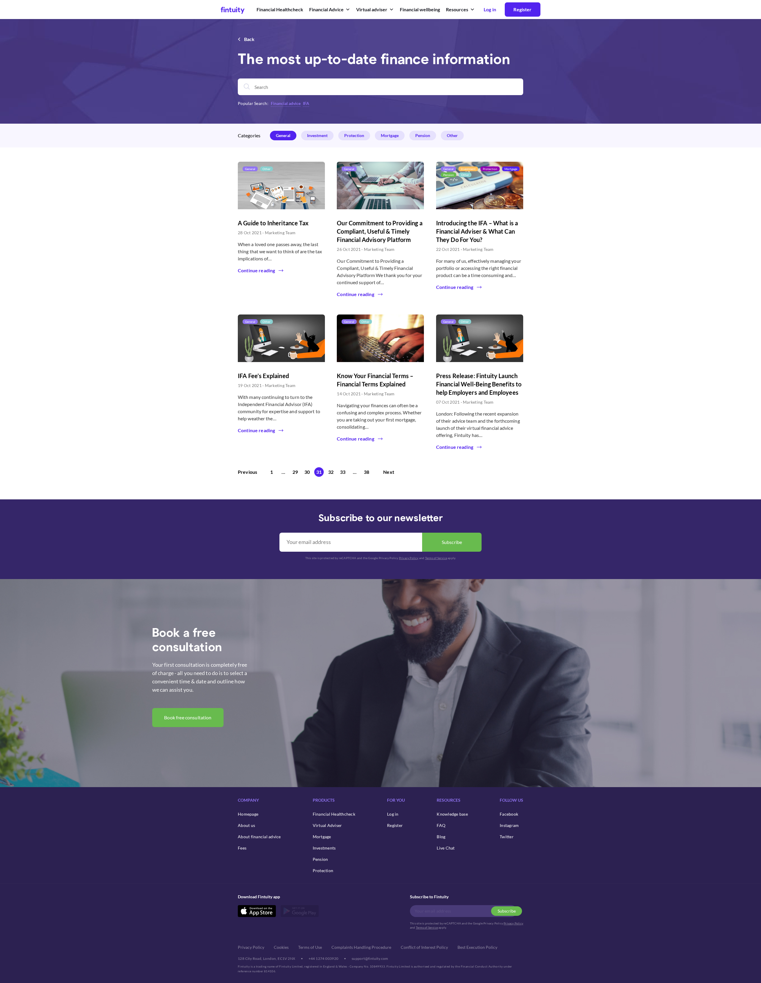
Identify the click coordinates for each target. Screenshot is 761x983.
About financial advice (259, 836)
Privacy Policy (409, 558)
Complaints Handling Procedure (361, 947)
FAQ (441, 825)
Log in (393, 814)
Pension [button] (422, 135)
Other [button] (452, 135)
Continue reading (256, 270)
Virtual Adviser (327, 825)
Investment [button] (317, 135)
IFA (306, 103)
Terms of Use (310, 947)
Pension (320, 859)
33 (342, 472)
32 (331, 472)
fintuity (233, 9)
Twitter (507, 836)
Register (522, 9)
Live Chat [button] (446, 847)
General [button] (283, 135)
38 (366, 472)
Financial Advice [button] (326, 9)
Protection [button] (354, 135)
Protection (323, 870)
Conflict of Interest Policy (424, 947)
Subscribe (452, 542)
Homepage (248, 814)
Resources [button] (457, 9)
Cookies (281, 947)
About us (246, 825)
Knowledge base (452, 814)
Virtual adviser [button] (371, 9)
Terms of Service (436, 558)
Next (388, 472)
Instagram (509, 825)
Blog (441, 836)
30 (307, 472)
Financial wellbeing (420, 9)
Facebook (509, 814)
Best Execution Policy (477, 947)
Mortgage (322, 836)
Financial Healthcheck (280, 9)
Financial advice (286, 103)
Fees (242, 847)
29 (295, 472)
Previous (247, 472)
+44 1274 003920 (324, 958)
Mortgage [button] (390, 135)
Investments (324, 847)
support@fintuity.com (370, 958)
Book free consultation (187, 717)
